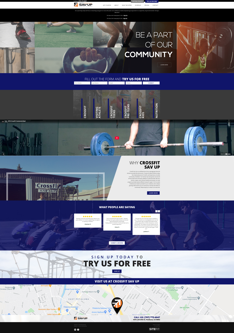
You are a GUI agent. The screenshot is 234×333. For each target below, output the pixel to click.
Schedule (138, 5)
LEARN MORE (164, 65)
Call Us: (147, 317)
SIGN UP (117, 271)
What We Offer (127, 5)
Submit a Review (117, 243)
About (116, 5)
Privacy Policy (121, 85)
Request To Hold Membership (80, 324)
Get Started (107, 5)
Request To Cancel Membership (80, 326)
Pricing (146, 5)
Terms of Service (127, 85)
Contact (155, 5)
